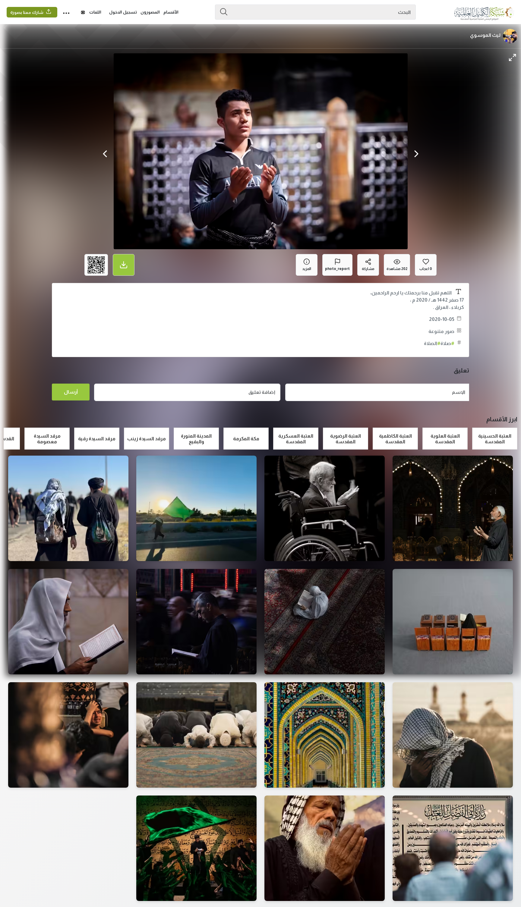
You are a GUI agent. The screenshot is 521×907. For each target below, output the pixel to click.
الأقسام (170, 12)
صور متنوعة (441, 331)
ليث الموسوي (485, 35)
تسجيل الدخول (123, 12)
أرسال (71, 391)
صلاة (447, 343)
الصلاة (432, 343)
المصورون (150, 12)
